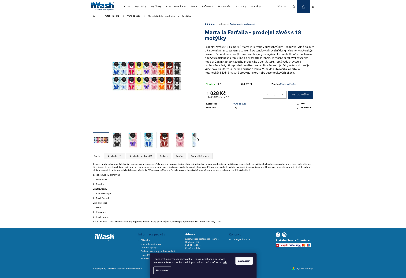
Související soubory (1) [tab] (141, 156)
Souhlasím (244, 260)
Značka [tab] (179, 156)
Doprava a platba (149, 247)
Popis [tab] (97, 156)
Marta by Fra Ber (288, 84)
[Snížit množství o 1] (267, 94)
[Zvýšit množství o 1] (282, 94)
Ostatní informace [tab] (200, 156)
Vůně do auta (239, 103)
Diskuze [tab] (164, 156)
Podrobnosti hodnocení (242, 23)
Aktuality (145, 239)
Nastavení (162, 270)
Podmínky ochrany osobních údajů (158, 251)
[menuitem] (127, 6)
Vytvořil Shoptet (304, 268)
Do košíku (303, 94)
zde (225, 262)
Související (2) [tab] (115, 156)
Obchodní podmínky (151, 243)
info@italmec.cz (242, 239)
